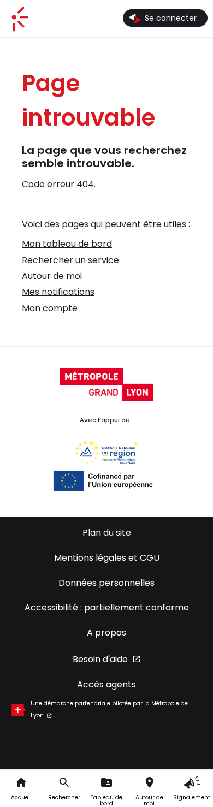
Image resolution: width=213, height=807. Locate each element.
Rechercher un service (70, 260)
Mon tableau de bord (67, 244)
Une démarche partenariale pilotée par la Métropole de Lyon (109, 709)
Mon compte (50, 308)
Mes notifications (58, 292)
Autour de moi (52, 276)
